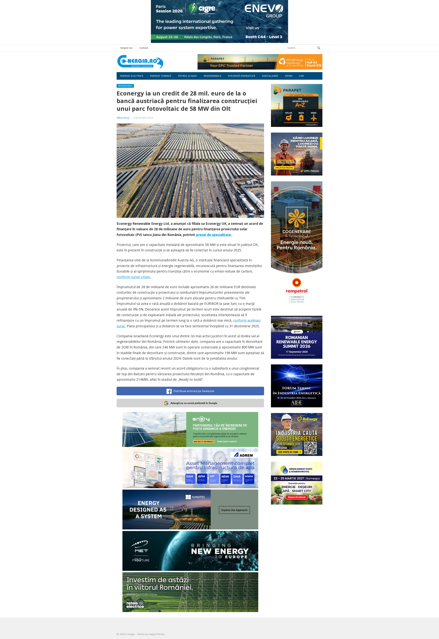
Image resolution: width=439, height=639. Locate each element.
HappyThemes (157, 634)
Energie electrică (131, 75)
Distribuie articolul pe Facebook (193, 391)
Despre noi (126, 47)
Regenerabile (212, 75)
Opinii (288, 75)
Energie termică (160, 75)
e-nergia (130, 634)
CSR (301, 75)
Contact (143, 47)
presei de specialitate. (214, 234)
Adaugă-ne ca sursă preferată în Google (193, 403)
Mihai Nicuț (123, 117)
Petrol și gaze (187, 75)
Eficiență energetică (241, 75)
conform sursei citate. (134, 277)
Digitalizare (270, 75)
